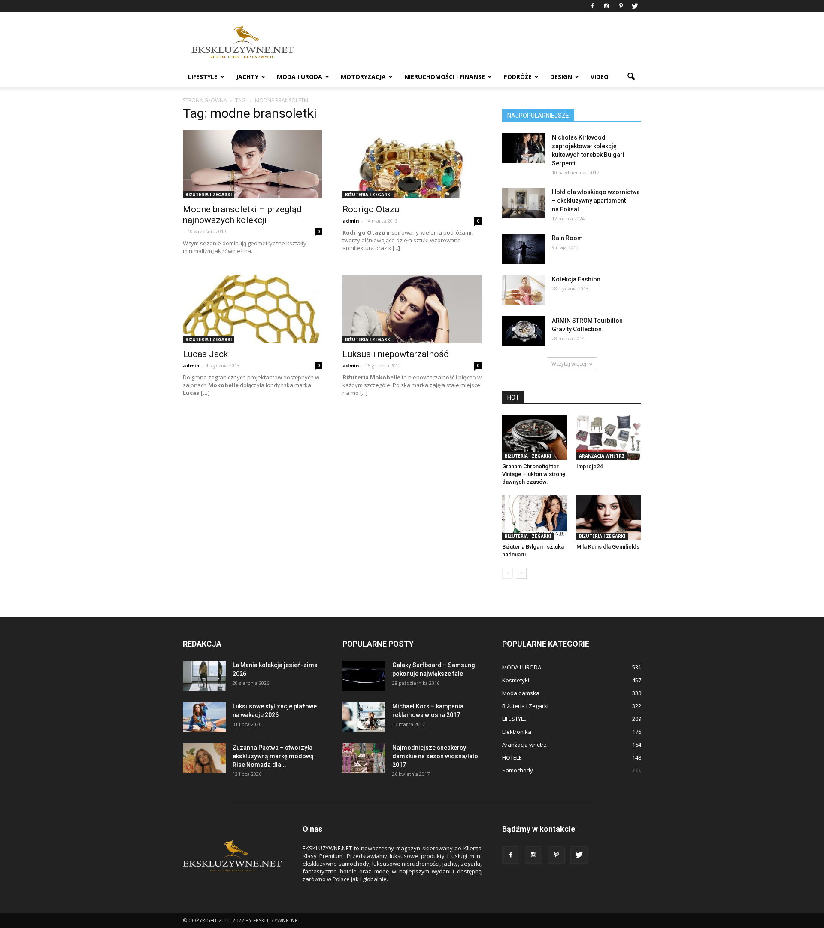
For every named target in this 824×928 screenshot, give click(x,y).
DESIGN (561, 77)
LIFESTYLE (203, 77)
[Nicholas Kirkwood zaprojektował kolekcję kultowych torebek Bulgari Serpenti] (523, 148)
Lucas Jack (205, 354)
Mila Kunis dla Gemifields (607, 546)
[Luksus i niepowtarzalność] (412, 309)
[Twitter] (634, 6)
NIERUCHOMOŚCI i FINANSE (444, 77)
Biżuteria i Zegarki (208, 195)
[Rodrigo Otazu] (412, 164)
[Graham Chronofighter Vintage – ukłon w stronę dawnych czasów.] (534, 437)
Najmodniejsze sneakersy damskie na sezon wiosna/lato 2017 (435, 756)
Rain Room (567, 238)
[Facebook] (592, 6)
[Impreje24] (609, 437)
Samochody (517, 770)
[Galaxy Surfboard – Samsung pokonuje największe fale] (363, 676)
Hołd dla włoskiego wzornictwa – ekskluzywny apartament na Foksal (596, 201)
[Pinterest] (620, 6)
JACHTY (247, 77)
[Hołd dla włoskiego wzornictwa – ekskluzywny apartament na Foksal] (523, 203)
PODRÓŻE (517, 77)
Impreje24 (589, 466)
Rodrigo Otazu (370, 209)
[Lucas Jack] (252, 309)
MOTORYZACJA (363, 77)
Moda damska (520, 693)
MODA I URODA (299, 77)
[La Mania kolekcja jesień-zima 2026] (204, 676)
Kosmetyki (515, 680)
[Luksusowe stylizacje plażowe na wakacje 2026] (204, 717)
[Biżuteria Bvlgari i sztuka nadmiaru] (534, 517)
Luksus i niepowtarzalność (395, 354)
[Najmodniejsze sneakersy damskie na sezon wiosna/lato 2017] (363, 758)
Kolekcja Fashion (576, 279)
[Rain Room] (523, 249)
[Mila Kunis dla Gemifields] (609, 517)
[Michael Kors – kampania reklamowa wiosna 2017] (363, 717)
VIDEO (600, 77)
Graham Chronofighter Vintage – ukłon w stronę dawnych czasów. (533, 474)
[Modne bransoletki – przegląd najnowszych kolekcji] (252, 164)
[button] (631, 77)
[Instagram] (606, 6)
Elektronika (516, 732)
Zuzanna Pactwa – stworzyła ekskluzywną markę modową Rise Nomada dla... (273, 756)
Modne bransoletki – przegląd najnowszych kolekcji (242, 214)
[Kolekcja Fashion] (523, 290)
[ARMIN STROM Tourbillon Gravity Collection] (523, 331)
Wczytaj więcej (568, 363)
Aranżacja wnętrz (602, 456)
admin (350, 220)
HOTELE (512, 757)
